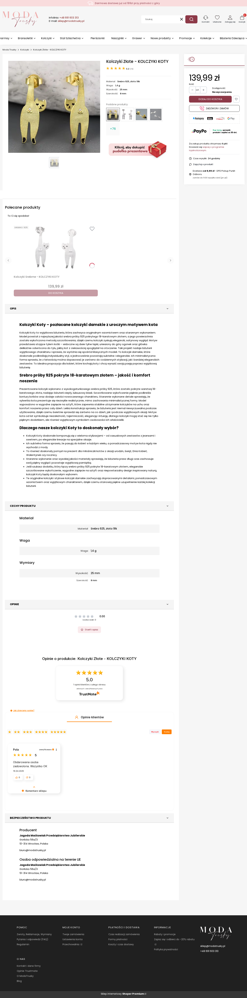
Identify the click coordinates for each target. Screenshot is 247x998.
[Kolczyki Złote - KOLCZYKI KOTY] (113, 114)
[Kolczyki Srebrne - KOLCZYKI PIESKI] (155, 114)
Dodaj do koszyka (210, 99)
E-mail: (66, 21)
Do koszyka (55, 293)
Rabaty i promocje (165, 934)
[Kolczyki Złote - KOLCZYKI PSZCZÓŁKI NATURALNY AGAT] (141, 114)
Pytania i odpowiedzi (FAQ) (32, 939)
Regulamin (23, 944)
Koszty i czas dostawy (121, 944)
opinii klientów (89, 684)
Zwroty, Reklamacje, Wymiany (34, 934)
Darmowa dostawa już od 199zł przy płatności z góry (127, 3)
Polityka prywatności (166, 949)
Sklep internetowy (122, 993)
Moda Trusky (9, 49)
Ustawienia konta (73, 939)
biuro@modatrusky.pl (32, 850)
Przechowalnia (71, 944)
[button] (191, 19)
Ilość (191, 84)
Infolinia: (64, 17)
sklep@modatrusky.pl (212, 946)
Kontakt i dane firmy (29, 966)
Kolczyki (24, 49)
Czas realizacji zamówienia (124, 934)
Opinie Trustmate (27, 971)
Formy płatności (117, 939)
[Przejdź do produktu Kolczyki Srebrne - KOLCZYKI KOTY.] (56, 247)
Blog (19, 981)
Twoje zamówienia (73, 934)
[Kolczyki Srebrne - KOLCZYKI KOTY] (127, 114)
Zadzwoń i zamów (217, 108)
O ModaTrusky (25, 976)
